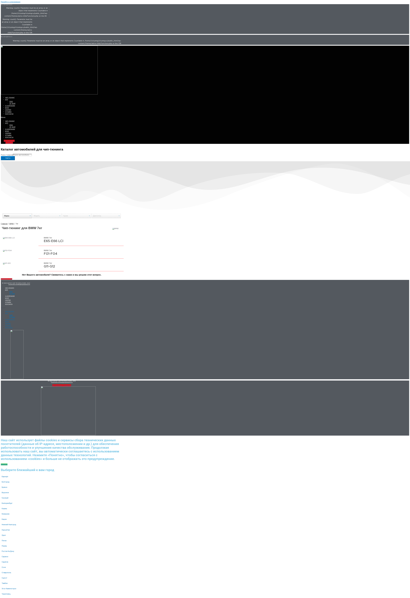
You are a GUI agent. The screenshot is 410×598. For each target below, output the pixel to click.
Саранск (5, 557)
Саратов (5, 562)
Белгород (5, 482)
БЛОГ (7, 107)
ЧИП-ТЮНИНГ (10, 97)
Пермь (4, 546)
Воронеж (5, 493)
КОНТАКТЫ (9, 113)
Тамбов (4, 583)
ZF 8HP (12, 103)
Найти (7, 158)
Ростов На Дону (8, 551)
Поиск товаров (6, 155)
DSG (11, 101)
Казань (4, 509)
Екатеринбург (7, 503)
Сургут (4, 578)
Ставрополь (6, 573)
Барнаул (5, 476)
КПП (6, 99)
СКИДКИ (8, 109)
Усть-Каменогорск (9, 589)
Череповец (6, 594)
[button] (43, 117)
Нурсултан (6, 530)
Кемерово (6, 514)
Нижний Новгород (9, 525)
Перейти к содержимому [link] (10, 2)
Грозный (5, 498)
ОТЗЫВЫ (8, 111)
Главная (4, 224)
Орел (4, 535)
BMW (11, 224)
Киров (4, 519)
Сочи (4, 567)
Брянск (4, 487)
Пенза (4, 541)
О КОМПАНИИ (10, 105)
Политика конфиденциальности (19, 284)
